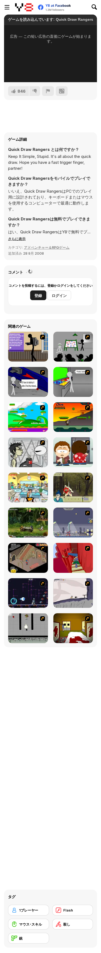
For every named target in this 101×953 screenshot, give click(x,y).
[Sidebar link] (7, 7)
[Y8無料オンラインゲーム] (24, 7)
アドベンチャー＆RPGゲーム (46, 247)
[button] (17, 239)
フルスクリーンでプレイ (50, 71)
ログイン (59, 295)
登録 (38, 295)
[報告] (48, 91)
